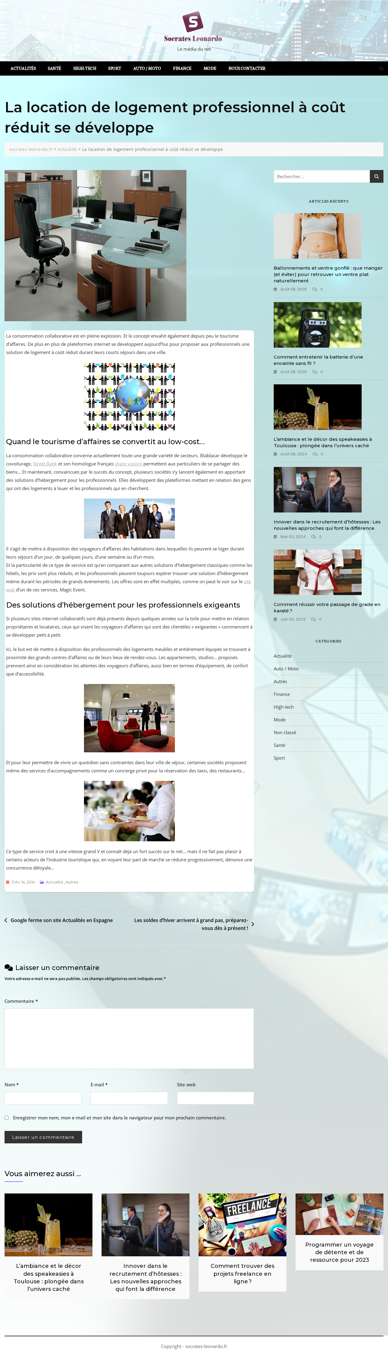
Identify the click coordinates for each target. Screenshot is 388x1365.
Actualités (23, 68)
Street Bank (45, 464)
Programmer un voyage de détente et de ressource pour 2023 (339, 1252)
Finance (182, 68)
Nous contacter (247, 68)
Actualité (54, 882)
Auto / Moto (147, 68)
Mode (210, 68)
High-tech (84, 68)
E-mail (99, 1084)
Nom (12, 1084)
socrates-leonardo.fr (206, 1346)
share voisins (128, 464)
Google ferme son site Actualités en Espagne (62, 920)
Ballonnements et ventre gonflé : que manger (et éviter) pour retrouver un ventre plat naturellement (328, 274)
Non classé (285, 732)
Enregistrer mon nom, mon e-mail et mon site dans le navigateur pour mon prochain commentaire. (119, 1118)
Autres (71, 882)
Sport (114, 68)
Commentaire (21, 1001)
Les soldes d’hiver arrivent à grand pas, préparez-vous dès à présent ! (191, 924)
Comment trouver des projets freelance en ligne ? (242, 1274)
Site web (186, 1084)
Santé (54, 68)
